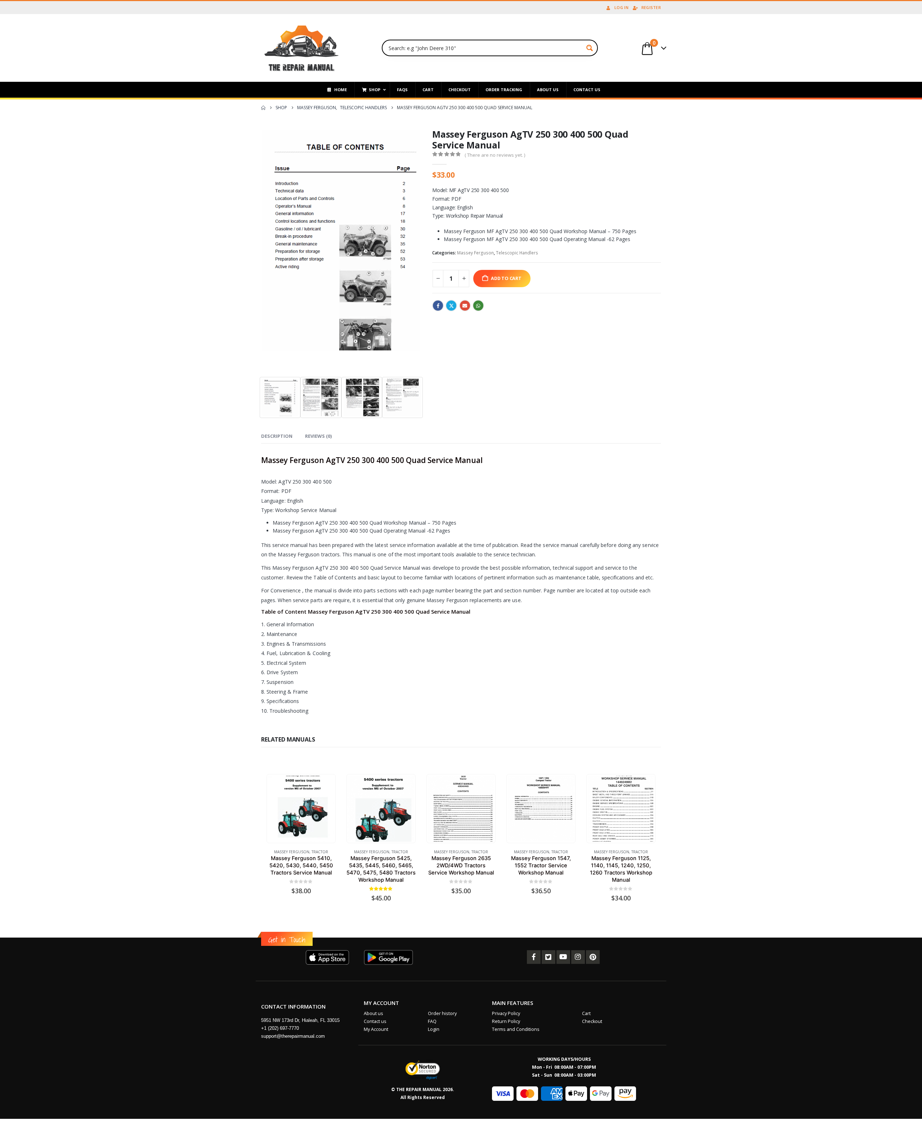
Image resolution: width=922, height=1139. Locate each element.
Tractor (320, 851)
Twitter (451, 305)
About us (373, 1013)
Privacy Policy (506, 1013)
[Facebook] (534, 957)
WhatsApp (478, 305)
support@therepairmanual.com (293, 1036)
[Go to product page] (301, 809)
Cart (586, 1013)
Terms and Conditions (516, 1029)
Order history (442, 1013)
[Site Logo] (301, 48)
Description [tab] (276, 436)
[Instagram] (578, 957)
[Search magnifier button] (589, 48)
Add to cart (506, 278)
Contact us (375, 1021)
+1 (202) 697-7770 (280, 1028)
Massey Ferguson (475, 253)
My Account (376, 1029)
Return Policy (506, 1021)
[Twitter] (548, 957)
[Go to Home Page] (263, 108)
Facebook (438, 305)
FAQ (432, 1021)
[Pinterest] (593, 957)
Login (433, 1029)
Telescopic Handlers (517, 253)
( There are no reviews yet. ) (495, 155)
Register (651, 7)
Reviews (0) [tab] (318, 436)
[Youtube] (563, 957)
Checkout (592, 1021)
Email (465, 305)
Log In (621, 7)
